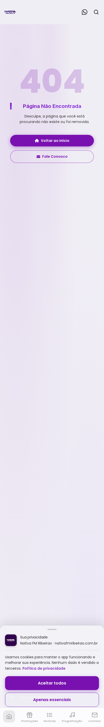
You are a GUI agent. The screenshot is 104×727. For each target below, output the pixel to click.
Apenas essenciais (52, 700)
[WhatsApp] (84, 12)
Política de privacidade (43, 668)
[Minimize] (12, 700)
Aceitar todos (52, 683)
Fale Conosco (55, 156)
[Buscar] (96, 12)
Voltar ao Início (55, 140)
